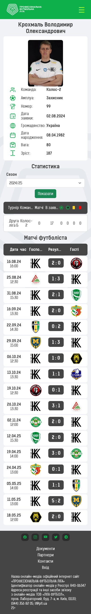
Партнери (46, 555)
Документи (45, 548)
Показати (45, 193)
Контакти (45, 561)
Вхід (45, 567)
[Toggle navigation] (81, 9)
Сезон (11, 174)
